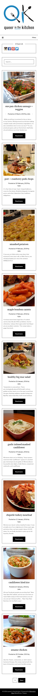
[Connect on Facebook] (9, 50)
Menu (34, 37)
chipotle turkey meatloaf (19, 515)
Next (22, 680)
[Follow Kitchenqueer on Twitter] (17, 50)
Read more (19, 136)
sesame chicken (19, 650)
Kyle (19, 186)
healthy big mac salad (19, 377)
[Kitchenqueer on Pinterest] (13, 50)
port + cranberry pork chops (19, 179)
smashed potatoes (19, 244)
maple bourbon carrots (19, 309)
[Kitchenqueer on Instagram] (5, 50)
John (28, 114)
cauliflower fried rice (19, 582)
